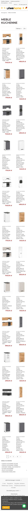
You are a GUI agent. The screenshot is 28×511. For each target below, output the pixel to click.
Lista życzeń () (23, 4)
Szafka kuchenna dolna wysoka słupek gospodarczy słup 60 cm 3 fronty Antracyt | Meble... (21, 337)
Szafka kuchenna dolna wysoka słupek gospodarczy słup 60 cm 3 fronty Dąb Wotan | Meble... (21, 407)
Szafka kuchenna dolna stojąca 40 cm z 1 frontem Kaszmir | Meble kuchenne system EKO (7, 303)
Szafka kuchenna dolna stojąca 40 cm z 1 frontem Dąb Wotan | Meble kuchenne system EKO (6, 90)
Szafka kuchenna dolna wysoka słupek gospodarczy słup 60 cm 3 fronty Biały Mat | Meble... (20, 267)
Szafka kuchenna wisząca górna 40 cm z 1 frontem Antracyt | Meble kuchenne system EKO (20, 91)
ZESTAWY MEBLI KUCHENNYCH (11, 467)
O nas (10, 2)
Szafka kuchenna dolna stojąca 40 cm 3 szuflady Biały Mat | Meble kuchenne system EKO (6, 373)
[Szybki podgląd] (12, 39)
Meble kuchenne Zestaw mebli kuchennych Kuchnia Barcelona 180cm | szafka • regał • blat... (7, 55)
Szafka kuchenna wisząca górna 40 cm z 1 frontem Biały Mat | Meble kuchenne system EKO (20, 162)
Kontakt (13, 487)
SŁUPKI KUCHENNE (7, 468)
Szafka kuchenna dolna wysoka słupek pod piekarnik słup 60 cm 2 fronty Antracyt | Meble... (20, 126)
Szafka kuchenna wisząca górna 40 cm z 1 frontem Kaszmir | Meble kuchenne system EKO (21, 303)
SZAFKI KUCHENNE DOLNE (10, 463)
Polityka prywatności (15, 1)
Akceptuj (6, 507)
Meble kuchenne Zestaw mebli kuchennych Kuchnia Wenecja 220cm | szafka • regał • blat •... (7, 338)
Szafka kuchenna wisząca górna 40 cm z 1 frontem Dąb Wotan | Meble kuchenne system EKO (20, 233)
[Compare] (12, 37)
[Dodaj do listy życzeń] (12, 34)
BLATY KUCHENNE (7, 470)
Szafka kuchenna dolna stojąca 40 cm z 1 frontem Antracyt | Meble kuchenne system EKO (6, 163)
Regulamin (10, 483)
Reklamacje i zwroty (7, 485)
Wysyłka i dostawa (5, 1)
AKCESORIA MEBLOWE (8, 472)
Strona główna (4, 2)
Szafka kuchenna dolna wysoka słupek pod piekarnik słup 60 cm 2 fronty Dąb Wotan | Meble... (20, 54)
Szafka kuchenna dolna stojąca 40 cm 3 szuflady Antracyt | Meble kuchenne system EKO (6, 444)
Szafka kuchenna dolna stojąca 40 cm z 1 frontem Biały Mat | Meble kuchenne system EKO (6, 233)
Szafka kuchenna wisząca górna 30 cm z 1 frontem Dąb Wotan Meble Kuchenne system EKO (20, 373)
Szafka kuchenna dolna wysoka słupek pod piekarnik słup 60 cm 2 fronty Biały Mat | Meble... (20, 197)
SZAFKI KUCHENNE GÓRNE (10, 465)
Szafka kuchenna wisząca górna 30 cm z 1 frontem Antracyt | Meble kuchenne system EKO (20, 444)
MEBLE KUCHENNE (6, 460)
